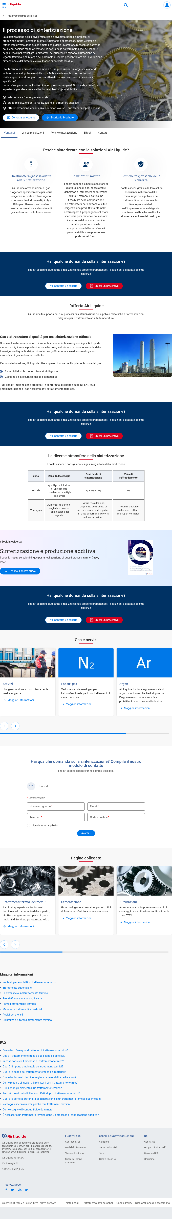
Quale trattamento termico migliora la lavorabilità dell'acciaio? (39, 1077)
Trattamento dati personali (98, 1203)
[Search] (126, 5)
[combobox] (126, 5)
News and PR (151, 1153)
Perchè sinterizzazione (64, 132)
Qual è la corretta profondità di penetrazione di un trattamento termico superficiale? (52, 1098)
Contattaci (149, 1141)
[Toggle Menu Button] (4, 5)
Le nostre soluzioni (33, 132)
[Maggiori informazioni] (27, 662)
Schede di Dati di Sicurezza (73, 1161)
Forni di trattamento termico (19, 1003)
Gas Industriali (72, 1141)
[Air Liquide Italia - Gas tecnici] (11, 4)
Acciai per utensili (13, 1014)
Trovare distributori (75, 1153)
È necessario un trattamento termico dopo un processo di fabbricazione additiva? (51, 1115)
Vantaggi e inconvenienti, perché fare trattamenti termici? (36, 1104)
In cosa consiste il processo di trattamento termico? (33, 1061)
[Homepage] (14, 1136)
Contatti (103, 132)
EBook (87, 132)
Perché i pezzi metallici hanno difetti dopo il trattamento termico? (41, 1093)
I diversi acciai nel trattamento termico (25, 993)
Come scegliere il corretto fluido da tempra (28, 1109)
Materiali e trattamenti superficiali (22, 1009)
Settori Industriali (108, 1147)
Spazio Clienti (106, 1159)
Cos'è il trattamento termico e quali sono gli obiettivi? (34, 1055)
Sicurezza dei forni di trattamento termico (27, 1020)
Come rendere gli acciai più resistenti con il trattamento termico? (41, 1082)
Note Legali (72, 1203)
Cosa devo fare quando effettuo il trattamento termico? (35, 1050)
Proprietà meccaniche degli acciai (22, 998)
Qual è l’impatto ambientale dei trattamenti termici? (33, 1066)
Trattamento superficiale (17, 987)
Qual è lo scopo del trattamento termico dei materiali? (34, 1071)
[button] (4, 726)
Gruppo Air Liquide (154, 1147)
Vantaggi (9, 132)
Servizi (102, 1153)
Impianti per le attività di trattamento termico (29, 982)
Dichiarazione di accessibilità (152, 1203)
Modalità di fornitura (76, 1147)
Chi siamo (149, 1159)
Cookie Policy (124, 1203)
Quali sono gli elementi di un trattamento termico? (32, 1088)
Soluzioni (104, 1141)
